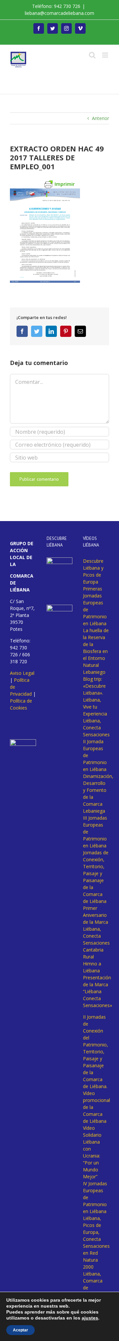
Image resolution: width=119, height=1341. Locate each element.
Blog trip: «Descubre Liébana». (94, 686)
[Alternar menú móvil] (105, 55)
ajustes (90, 1318)
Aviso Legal (22, 673)
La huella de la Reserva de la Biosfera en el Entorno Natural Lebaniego (96, 651)
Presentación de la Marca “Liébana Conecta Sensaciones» (97, 991)
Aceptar (20, 1330)
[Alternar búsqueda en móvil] (92, 55)
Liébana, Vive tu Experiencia (95, 707)
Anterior (100, 118)
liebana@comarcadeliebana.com (59, 13)
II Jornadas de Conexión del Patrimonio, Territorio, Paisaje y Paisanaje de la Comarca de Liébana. (95, 1051)
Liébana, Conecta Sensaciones (96, 727)
